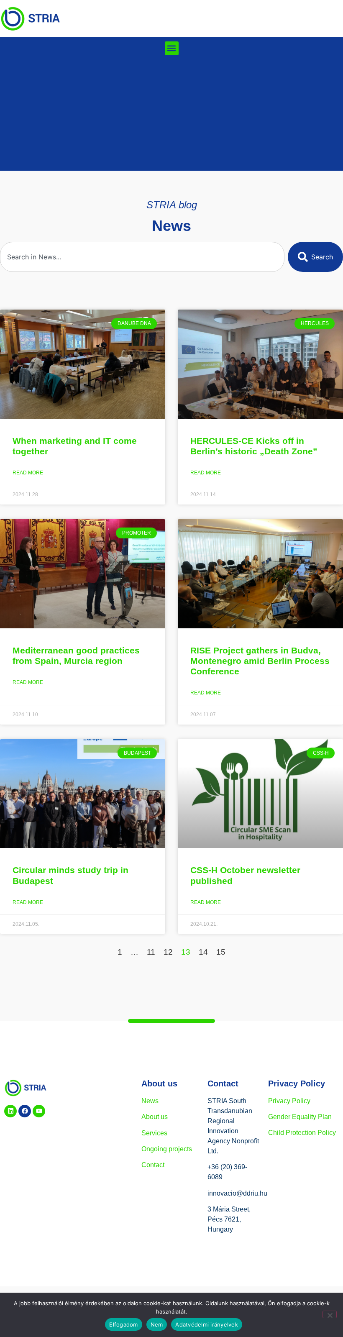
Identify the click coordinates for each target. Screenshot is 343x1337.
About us (154, 1116)
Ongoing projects (166, 1149)
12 (168, 952)
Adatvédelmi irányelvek (206, 1324)
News (150, 1100)
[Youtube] (39, 1111)
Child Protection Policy (302, 1132)
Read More (28, 473)
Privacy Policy (289, 1100)
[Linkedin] (10, 1111)
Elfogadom (123, 1324)
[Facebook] (24, 1111)
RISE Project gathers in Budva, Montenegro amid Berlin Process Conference (260, 660)
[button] (172, 48)
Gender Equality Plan (300, 1116)
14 (203, 952)
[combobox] (142, 257)
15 (220, 952)
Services (154, 1133)
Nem (157, 1324)
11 (151, 952)
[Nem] (330, 1314)
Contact (152, 1164)
